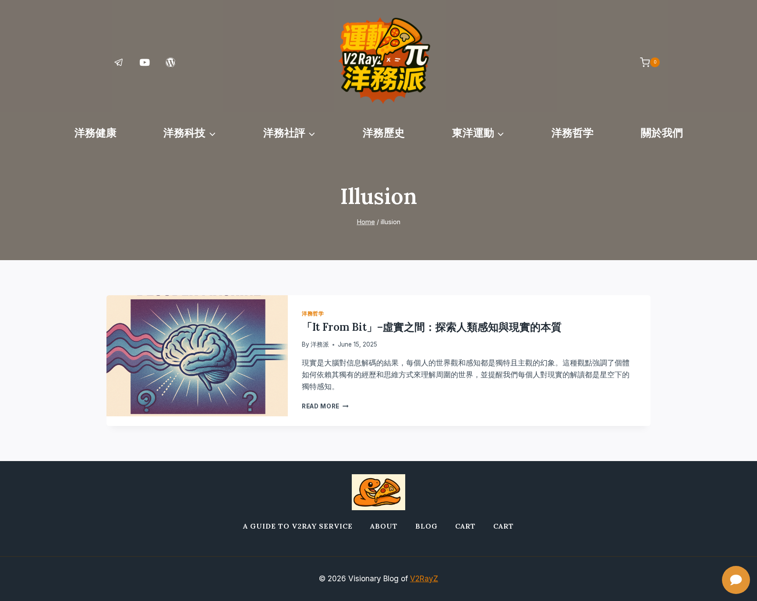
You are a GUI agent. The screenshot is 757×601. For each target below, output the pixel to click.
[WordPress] (170, 62)
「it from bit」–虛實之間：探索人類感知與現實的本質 (432, 327)
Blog (426, 526)
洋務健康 (95, 133)
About (384, 526)
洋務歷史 (384, 133)
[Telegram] (119, 62)
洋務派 (320, 344)
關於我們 (662, 133)
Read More (325, 406)
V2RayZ (424, 578)
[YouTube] (145, 62)
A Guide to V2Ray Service (298, 526)
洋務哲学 (573, 133)
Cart (465, 526)
